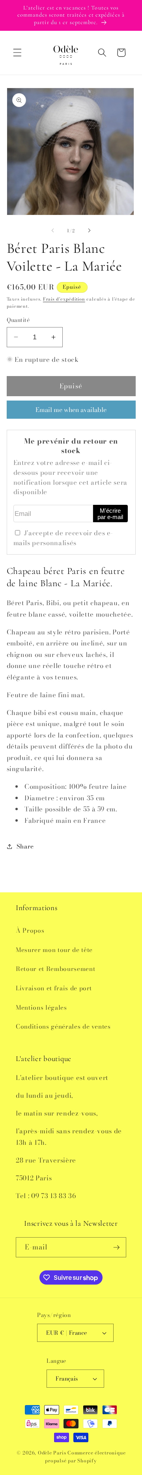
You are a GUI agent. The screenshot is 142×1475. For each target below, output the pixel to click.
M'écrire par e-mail (110, 514)
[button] (17, 52)
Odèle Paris (52, 1452)
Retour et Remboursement (55, 968)
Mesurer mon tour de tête (54, 949)
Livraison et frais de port (54, 988)
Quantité (18, 320)
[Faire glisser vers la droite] (89, 230)
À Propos (30, 930)
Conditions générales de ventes (63, 1026)
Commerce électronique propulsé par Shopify (85, 1456)
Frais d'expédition (64, 299)
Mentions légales (41, 1007)
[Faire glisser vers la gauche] (53, 230)
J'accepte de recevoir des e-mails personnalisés (63, 538)
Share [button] (25, 846)
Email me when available (71, 409)
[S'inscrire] (116, 1247)
